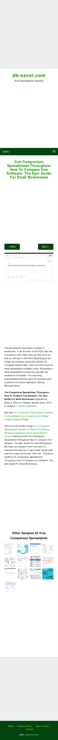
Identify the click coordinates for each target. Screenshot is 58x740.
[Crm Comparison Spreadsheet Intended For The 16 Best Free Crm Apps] (10, 548)
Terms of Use (42, 726)
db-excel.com (29, 75)
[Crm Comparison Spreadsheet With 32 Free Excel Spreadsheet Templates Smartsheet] (35, 573)
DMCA (11, 726)
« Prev (12, 246)
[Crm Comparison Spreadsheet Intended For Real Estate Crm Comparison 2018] (35, 561)
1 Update (20, 405)
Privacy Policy (25, 726)
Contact (30, 729)
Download (31, 405)
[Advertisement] (29, 35)
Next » (46, 246)
